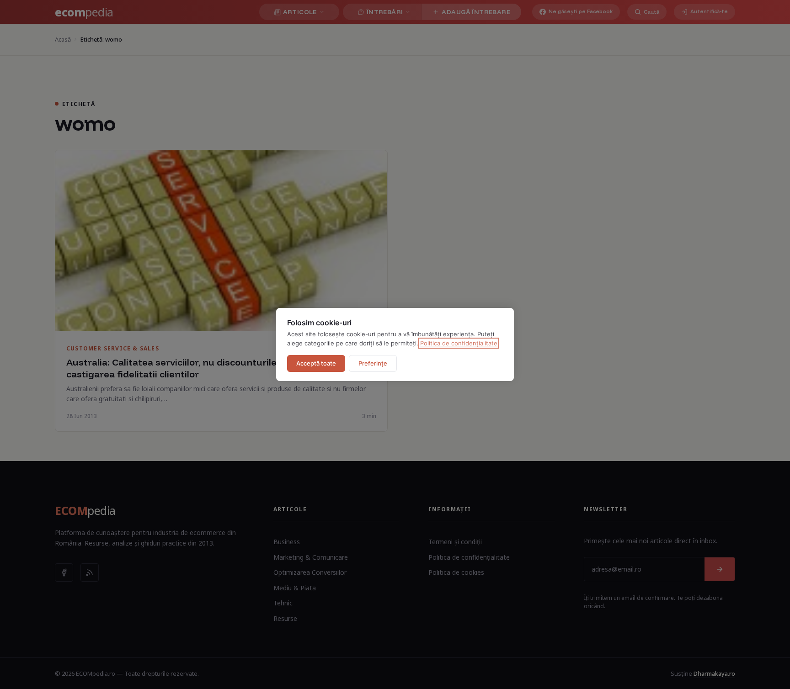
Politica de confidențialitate (458, 343)
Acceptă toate (316, 363)
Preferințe (372, 363)
